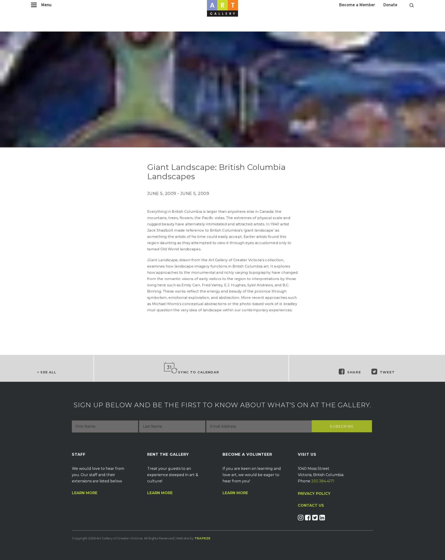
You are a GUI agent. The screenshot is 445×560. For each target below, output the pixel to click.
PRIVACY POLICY (314, 493)
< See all (46, 372)
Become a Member (357, 5)
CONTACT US (311, 505)
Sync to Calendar (198, 372)
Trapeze (202, 538)
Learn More (84, 493)
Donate (390, 5)
